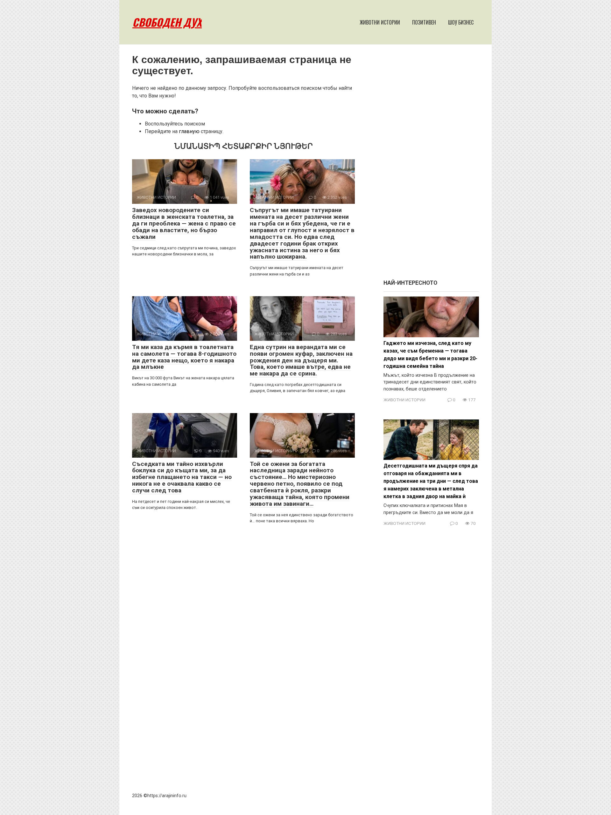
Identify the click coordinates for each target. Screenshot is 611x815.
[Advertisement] (431, 165)
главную (189, 131)
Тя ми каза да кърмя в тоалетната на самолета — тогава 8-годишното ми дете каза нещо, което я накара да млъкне (184, 357)
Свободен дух (167, 22)
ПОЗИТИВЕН (424, 22)
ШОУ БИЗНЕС (461, 22)
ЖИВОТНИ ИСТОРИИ (380, 22)
